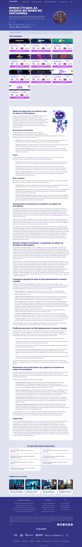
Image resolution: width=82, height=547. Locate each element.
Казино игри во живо (36, 1)
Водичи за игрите (63, 1)
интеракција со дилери (57, 215)
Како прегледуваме (65, 505)
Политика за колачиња (23, 545)
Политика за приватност (42, 545)
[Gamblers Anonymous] (21, 535)
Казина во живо (25, 1)
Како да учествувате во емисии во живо (24, 511)
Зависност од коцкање (48, 509)
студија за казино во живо (41, 249)
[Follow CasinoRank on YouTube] (66, 524)
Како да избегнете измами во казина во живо (24, 507)
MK (10, 524)
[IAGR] (16, 535)
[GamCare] (29, 535)
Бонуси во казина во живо (48, 505)
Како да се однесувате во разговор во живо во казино (24, 509)
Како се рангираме (65, 507)
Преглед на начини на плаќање (48, 507)
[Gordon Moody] (39, 535)
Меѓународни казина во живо (48, 511)
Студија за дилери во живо (50, 1)
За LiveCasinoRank (65, 503)
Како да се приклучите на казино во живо (24, 503)
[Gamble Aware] (54, 535)
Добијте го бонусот (19, 66)
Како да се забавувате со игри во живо (24, 505)
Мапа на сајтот (60, 545)
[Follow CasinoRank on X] (64, 524)
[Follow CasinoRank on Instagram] (61, 524)
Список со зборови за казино (48, 503)
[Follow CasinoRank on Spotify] (69, 524)
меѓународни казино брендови (51, 356)
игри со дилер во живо (30, 284)
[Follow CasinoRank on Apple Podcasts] (72, 524)
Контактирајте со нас (65, 509)
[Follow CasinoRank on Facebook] (58, 524)
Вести (71, 1)
